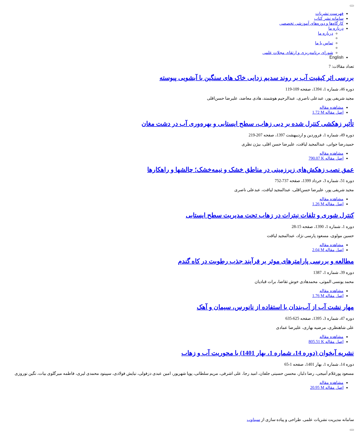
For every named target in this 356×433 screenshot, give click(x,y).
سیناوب (253, 419)
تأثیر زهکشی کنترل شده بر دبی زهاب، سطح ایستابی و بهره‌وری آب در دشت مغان (248, 123)
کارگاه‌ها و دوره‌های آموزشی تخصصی (311, 23)
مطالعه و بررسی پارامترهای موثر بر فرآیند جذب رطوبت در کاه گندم (266, 261)
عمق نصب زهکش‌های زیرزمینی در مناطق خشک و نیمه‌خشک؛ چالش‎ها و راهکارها (250, 169)
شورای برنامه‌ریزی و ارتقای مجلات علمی (297, 52)
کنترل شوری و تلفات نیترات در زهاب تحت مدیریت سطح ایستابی (270, 215)
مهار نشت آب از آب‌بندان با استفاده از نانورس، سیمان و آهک (275, 307)
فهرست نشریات (329, 13)
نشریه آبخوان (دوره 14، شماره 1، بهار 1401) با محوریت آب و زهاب (267, 353)
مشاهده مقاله (331, 107)
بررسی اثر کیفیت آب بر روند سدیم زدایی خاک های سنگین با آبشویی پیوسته (256, 77)
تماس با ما (324, 43)
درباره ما (335, 28)
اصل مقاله (327, 112)
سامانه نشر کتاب (328, 18)
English (336, 57)
